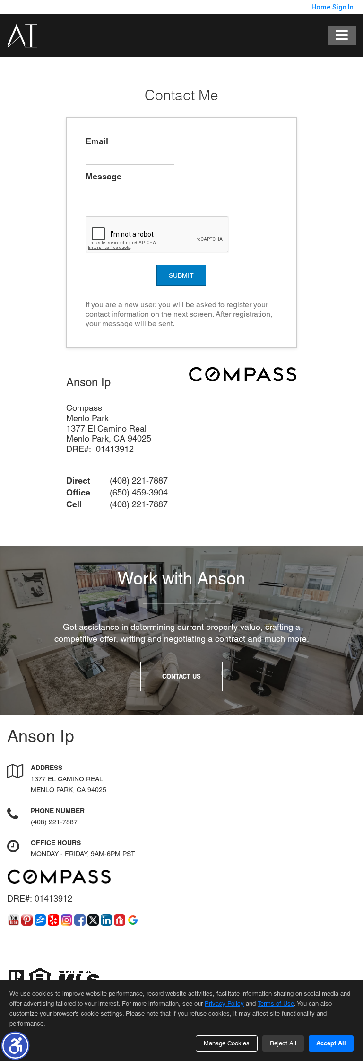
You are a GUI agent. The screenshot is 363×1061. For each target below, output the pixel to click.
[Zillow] (40, 920)
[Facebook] (80, 920)
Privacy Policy (224, 1003)
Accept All (331, 1043)
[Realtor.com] (119, 920)
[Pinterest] (27, 920)
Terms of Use (276, 1003)
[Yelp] (53, 920)
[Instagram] (66, 920)
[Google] (132, 920)
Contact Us (181, 676)
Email (97, 141)
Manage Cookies (227, 1043)
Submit (181, 275)
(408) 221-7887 (54, 822)
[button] (15, 1046)
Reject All (283, 1043)
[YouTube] (13, 920)
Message (103, 176)
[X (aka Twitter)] (93, 920)
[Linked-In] (106, 920)
